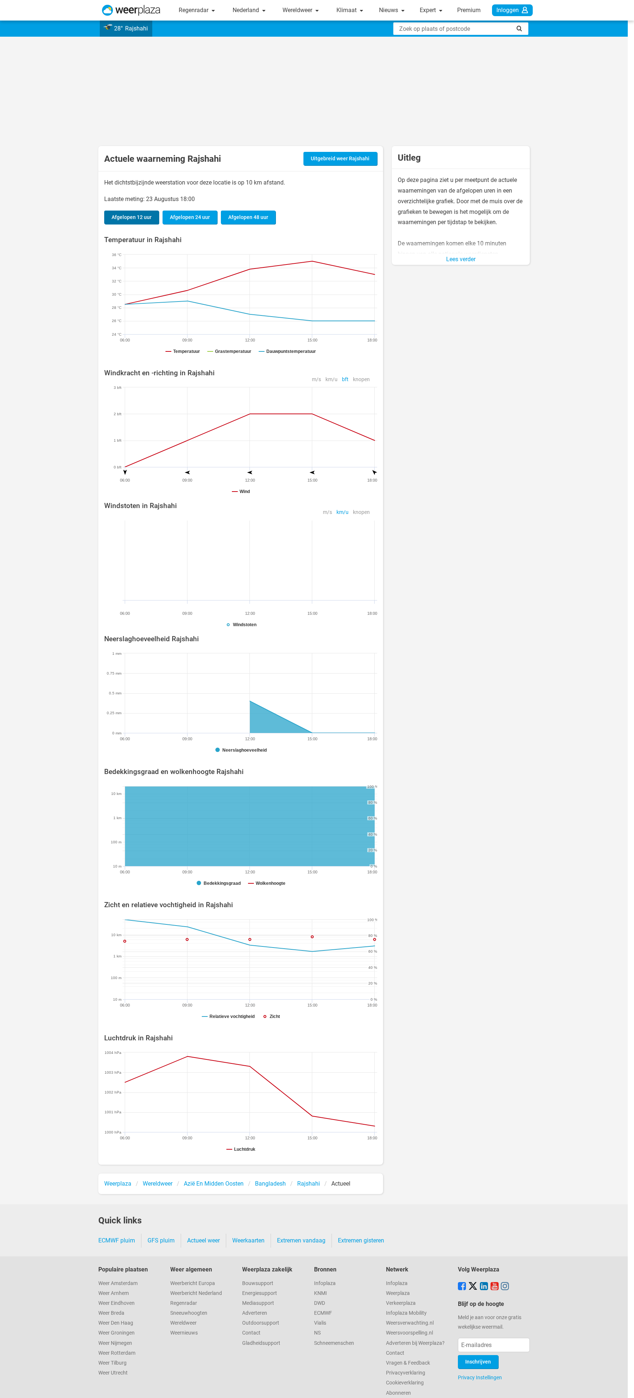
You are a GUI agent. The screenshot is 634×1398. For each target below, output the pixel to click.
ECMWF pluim (116, 1240)
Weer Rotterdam (116, 1353)
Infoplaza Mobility (406, 1313)
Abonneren (398, 1393)
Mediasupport (258, 1303)
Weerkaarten (248, 1240)
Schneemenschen (334, 1343)
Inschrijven (478, 1362)
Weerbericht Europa (192, 1283)
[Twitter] (473, 1286)
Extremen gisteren (361, 1240)
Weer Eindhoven (116, 1303)
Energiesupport (259, 1293)
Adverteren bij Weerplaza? (415, 1343)
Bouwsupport (257, 1283)
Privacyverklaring (405, 1373)
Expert (428, 10)
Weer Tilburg (112, 1363)
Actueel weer (203, 1240)
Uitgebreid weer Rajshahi (340, 159)
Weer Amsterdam (118, 1283)
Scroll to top (622, 1386)
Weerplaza (398, 1293)
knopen (361, 379)
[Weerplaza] (131, 10)
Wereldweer (298, 10)
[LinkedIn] (484, 1286)
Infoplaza (325, 1283)
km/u (331, 379)
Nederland (246, 10)
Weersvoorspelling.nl (409, 1333)
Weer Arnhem (113, 1293)
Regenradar (194, 10)
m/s (316, 379)
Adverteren (254, 1313)
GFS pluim (161, 1240)
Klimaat (347, 10)
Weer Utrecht (113, 1373)
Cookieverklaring (405, 1383)
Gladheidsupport (261, 1343)
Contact (251, 1333)
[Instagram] (505, 1286)
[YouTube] (495, 1286)
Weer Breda (111, 1313)
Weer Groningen (116, 1333)
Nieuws (389, 10)
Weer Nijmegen (115, 1343)
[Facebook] (462, 1286)
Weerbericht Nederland (196, 1293)
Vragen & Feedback (408, 1363)
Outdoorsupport (260, 1323)
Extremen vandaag (301, 1240)
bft (345, 379)
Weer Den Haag (115, 1323)
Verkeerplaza (401, 1303)
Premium (469, 10)
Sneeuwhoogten (188, 1313)
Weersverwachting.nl (410, 1323)
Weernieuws (184, 1333)
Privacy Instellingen (480, 1377)
